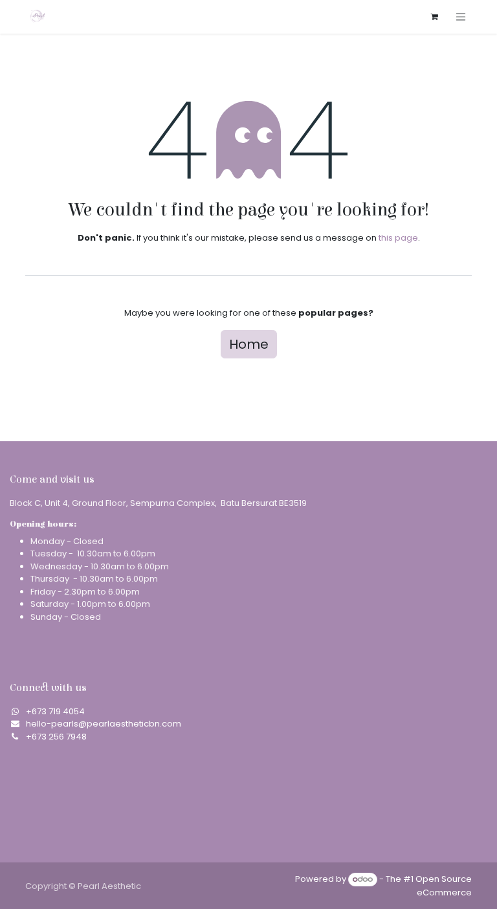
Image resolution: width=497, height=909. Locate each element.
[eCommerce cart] (434, 16)
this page (398, 238)
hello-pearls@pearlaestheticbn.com (103, 723)
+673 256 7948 (56, 736)
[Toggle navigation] (461, 16)
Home (249, 344)
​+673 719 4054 (55, 711)
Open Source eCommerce (443, 885)
